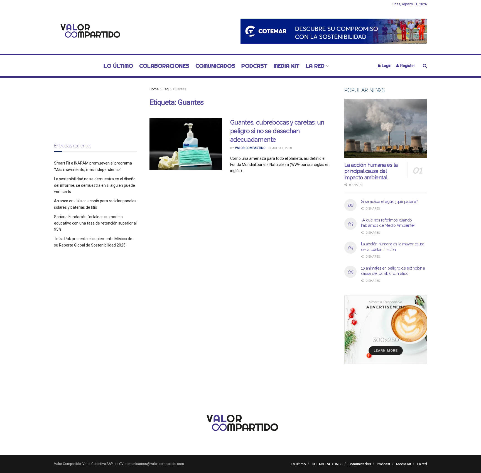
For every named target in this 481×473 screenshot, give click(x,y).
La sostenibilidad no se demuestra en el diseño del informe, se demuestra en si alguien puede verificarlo (95, 185)
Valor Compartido (250, 148)
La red (315, 65)
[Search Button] (425, 65)
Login (386, 65)
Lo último (118, 65)
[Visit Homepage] (89, 31)
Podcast (254, 65)
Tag (166, 89)
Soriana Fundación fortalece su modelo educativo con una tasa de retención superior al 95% (95, 223)
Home (154, 89)
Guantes (179, 89)
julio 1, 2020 (281, 148)
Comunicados (215, 65)
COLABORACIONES (164, 65)
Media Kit (287, 65)
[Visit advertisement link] (333, 31)
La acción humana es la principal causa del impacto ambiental (371, 171)
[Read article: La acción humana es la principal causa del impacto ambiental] (385, 128)
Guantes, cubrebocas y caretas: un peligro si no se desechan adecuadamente (277, 131)
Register (407, 65)
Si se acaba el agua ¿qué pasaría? (389, 201)
